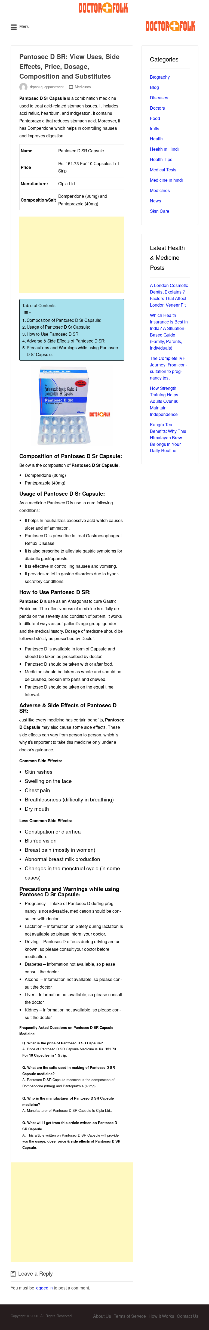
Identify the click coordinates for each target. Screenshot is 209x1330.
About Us (102, 1316)
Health (156, 138)
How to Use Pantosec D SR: (53, 334)
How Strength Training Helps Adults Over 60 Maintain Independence (164, 401)
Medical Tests (163, 169)
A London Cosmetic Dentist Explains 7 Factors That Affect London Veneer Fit (169, 295)
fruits (154, 128)
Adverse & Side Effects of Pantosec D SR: (66, 341)
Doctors (157, 108)
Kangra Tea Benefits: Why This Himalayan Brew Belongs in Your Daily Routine (168, 437)
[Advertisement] (71, 255)
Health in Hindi (164, 149)
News (155, 201)
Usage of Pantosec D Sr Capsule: (58, 327)
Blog (154, 87)
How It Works (161, 1316)
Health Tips (161, 159)
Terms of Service (130, 1316)
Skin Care (159, 211)
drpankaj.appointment (47, 86)
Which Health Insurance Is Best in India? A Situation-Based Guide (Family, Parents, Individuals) (169, 331)
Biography (160, 77)
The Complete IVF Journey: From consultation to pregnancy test (168, 368)
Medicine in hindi (166, 180)
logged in (44, 1288)
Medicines (83, 86)
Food (155, 118)
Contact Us (187, 1316)
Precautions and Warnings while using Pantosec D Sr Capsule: (72, 350)
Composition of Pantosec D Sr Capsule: (64, 320)
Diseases (159, 97)
